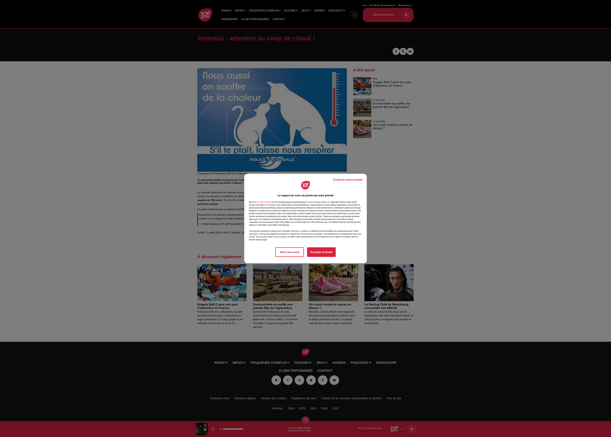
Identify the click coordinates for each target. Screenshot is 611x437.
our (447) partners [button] (264, 202)
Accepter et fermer (321, 252)
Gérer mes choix (289, 252)
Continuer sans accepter (348, 179)
